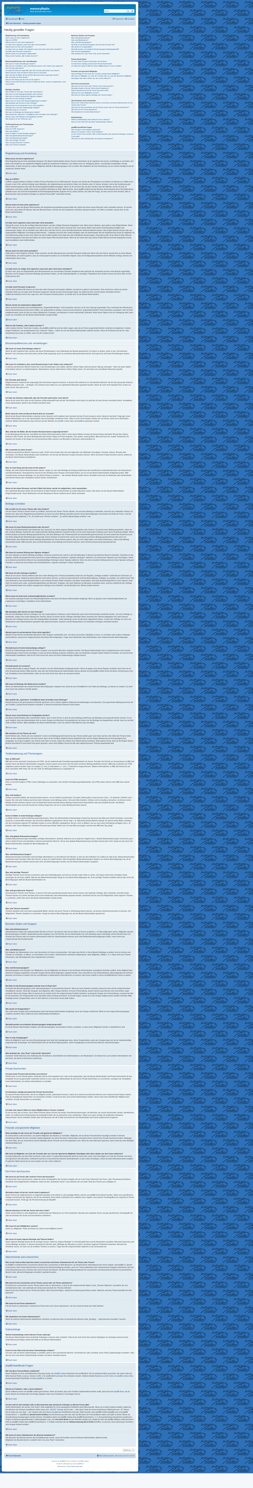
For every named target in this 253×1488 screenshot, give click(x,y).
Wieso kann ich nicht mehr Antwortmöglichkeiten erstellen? (26, 101)
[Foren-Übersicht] (17, 9)
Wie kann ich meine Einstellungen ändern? (20, 64)
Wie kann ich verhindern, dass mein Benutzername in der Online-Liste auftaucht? (34, 66)
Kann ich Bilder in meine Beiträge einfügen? (21, 133)
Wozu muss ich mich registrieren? (18, 38)
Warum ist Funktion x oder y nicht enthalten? (87, 132)
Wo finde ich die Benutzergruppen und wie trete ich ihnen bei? (93, 45)
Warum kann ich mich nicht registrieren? (20, 42)
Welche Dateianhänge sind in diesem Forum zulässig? (90, 119)
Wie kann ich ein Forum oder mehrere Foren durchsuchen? (92, 86)
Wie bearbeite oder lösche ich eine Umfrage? (21, 103)
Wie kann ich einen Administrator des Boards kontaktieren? (92, 138)
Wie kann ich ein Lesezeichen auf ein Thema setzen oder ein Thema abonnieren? (100, 107)
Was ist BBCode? (12, 127)
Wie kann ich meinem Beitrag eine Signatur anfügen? (24, 96)
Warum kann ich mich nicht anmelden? (19, 47)
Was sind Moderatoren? (79, 40)
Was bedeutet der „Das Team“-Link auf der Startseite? (90, 53)
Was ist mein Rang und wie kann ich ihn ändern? (23, 79)
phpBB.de (81, 421)
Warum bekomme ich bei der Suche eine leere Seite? (90, 90)
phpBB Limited (64, 421)
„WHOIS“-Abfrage (56, 1410)
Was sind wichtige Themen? (15, 140)
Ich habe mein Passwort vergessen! (18, 51)
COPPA (9, 228)
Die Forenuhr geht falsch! (15, 68)
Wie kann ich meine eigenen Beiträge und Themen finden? (91, 95)
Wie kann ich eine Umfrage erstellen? (19, 98)
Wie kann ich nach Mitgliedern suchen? (85, 93)
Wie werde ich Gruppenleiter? (81, 47)
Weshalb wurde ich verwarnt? (16, 110)
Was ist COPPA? (12, 40)
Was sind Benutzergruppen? (81, 42)
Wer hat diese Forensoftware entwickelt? (85, 130)
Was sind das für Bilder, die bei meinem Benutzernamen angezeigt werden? (32, 75)
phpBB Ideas (119, 1392)
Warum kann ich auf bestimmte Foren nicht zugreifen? (25, 105)
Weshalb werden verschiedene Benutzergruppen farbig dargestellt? (95, 49)
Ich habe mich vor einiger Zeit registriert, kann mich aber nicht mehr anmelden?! (34, 49)
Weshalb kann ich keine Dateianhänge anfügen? (23, 107)
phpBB (62, 1461)
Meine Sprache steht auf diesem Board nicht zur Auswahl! (26, 73)
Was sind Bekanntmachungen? (17, 138)
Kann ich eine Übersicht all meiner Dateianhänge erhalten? (92, 122)
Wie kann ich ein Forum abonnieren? (84, 109)
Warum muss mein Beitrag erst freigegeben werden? (24, 117)
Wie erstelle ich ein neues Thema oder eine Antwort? (24, 92)
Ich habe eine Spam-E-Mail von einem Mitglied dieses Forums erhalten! (96, 66)
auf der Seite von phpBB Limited (116, 1376)
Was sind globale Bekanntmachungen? (19, 136)
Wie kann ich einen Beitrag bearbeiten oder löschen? (24, 94)
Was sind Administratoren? (80, 38)
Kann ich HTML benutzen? (15, 129)
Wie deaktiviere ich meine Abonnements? (85, 112)
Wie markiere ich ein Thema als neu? (19, 119)
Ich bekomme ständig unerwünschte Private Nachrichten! (91, 64)
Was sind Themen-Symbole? (16, 145)
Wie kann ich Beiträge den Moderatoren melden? (23, 112)
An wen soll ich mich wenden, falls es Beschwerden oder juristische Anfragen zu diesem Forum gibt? (102, 135)
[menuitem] (21, 19)
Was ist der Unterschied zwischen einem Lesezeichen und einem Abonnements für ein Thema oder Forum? (102, 104)
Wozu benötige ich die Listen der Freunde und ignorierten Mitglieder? (95, 74)
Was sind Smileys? (12, 131)
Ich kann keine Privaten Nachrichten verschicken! (89, 61)
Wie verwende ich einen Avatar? (17, 77)
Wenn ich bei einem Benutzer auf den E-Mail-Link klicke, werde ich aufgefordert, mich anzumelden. (36, 83)
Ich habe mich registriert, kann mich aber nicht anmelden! (26, 45)
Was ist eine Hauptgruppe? (80, 51)
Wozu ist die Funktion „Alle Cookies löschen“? (22, 56)
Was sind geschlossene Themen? (18, 142)
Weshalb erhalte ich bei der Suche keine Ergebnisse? (90, 88)
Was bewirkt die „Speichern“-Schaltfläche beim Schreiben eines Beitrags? (32, 114)
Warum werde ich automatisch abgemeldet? (21, 53)
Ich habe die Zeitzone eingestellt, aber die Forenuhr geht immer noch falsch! (32, 70)
